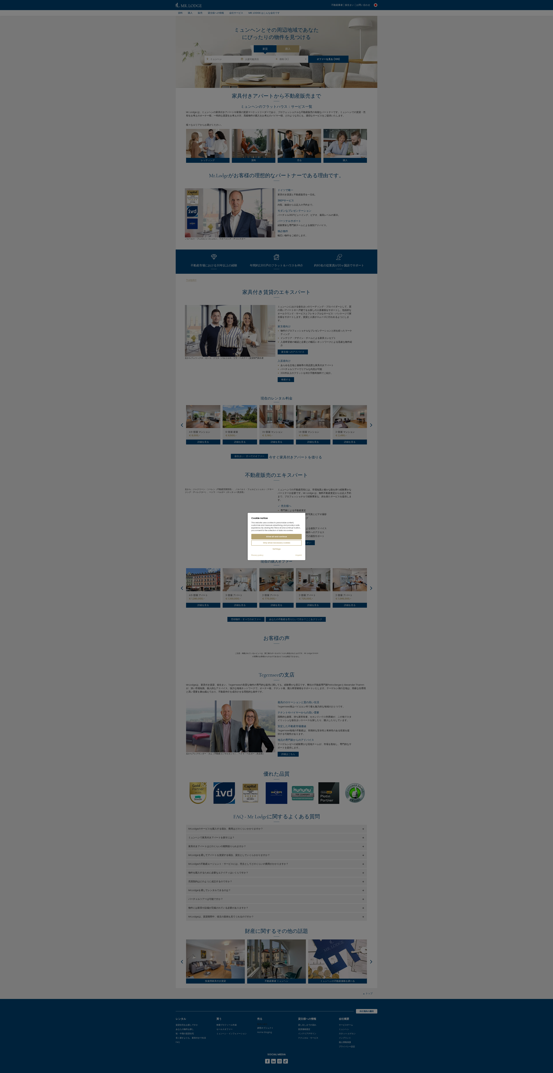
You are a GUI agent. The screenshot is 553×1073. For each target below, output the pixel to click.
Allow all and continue (276, 536)
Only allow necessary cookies (276, 543)
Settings (277, 549)
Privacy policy (257, 555)
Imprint (299, 555)
